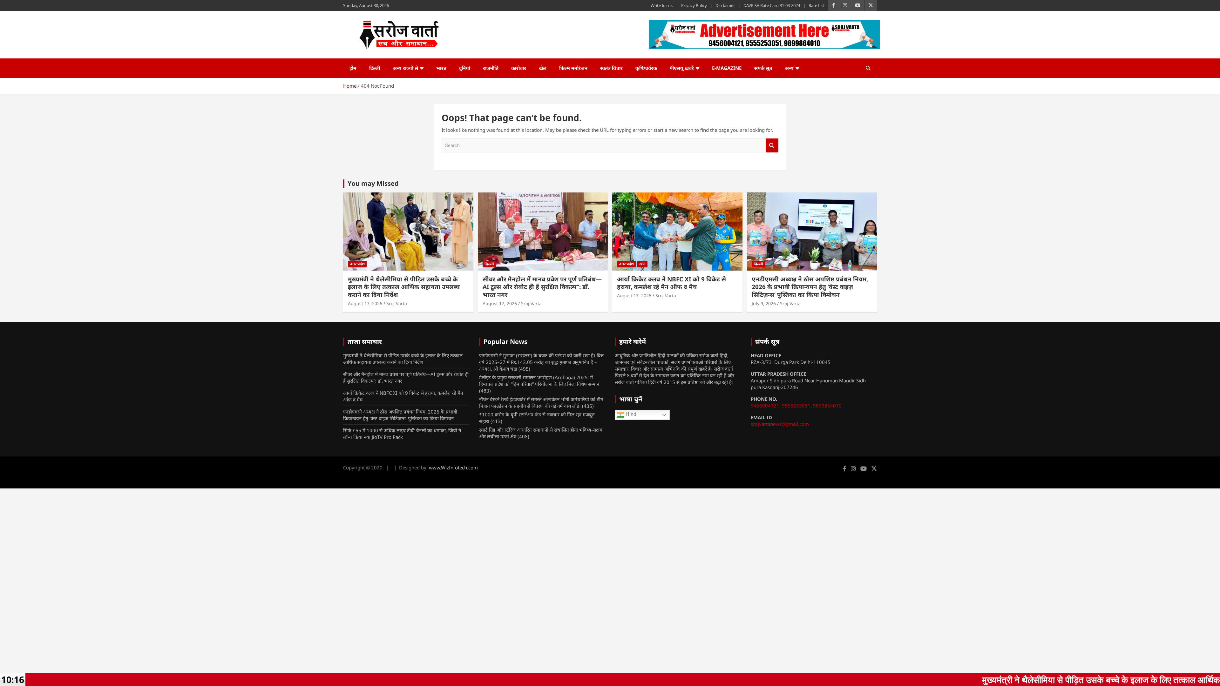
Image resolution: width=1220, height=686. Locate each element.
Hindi (631, 414)
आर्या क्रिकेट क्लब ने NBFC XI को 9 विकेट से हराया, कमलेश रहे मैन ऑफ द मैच (671, 283)
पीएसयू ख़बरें (682, 68)
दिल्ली (374, 68)
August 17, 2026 (365, 303)
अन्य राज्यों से (405, 68)
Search (772, 145)
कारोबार (518, 68)
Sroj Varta (396, 303)
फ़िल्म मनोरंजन (573, 68)
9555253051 (796, 405)
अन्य (789, 68)
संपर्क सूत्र (763, 68)
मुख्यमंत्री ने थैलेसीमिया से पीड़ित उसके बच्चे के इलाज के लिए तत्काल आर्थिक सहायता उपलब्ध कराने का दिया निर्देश (404, 287)
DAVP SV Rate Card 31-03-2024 (771, 5)
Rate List (817, 5)
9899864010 (827, 405)
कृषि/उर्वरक (646, 68)
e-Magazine (727, 68)
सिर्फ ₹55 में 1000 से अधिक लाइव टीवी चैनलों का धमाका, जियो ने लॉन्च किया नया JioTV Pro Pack (402, 433)
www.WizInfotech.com (453, 467)
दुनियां (464, 68)
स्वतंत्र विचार (611, 68)
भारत (441, 68)
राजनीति (490, 68)
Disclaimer (725, 5)
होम (352, 68)
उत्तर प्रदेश (357, 263)
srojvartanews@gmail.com (780, 424)
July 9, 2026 (764, 303)
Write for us (662, 5)
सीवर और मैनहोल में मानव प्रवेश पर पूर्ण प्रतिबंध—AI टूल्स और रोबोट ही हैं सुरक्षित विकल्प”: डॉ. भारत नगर (542, 287)
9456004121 (765, 405)
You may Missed (373, 183)
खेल (542, 68)
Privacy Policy (694, 5)
